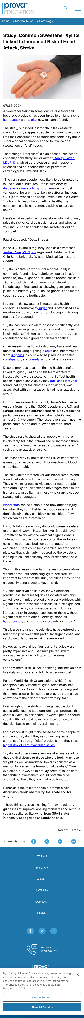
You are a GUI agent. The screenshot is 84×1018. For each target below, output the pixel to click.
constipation (12, 359)
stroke (32, 120)
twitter (46, 841)
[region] (42, 991)
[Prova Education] (18, 9)
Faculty (42, 890)
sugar (42, 308)
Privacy (42, 868)
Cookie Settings (42, 997)
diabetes (9, 188)
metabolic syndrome (36, 188)
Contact (42, 901)
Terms (42, 856)
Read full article (69, 830)
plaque (47, 351)
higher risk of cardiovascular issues (29, 745)
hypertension (12, 621)
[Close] (77, 974)
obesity (34, 359)
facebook (34, 841)
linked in (60, 841)
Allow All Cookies (42, 1007)
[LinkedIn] (53, 931)
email (74, 841)
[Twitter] (42, 931)
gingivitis (17, 355)
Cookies (42, 913)
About (42, 879)
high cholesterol (41, 621)
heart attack (11, 120)
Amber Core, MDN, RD (19, 252)
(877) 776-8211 (49, 951)
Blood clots (11, 505)
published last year (63, 381)
